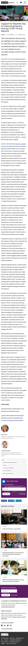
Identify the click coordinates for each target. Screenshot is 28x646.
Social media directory (7, 628)
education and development (10, 462)
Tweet (10, 500)
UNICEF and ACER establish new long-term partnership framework (13, 580)
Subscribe (6, 494)
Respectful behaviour (15, 640)
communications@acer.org (8, 607)
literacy (5, 465)
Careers (6, 640)
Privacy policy (22, 493)
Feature (3, 34)
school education (7, 470)
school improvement (8, 473)
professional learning (8, 468)
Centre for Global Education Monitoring (13, 420)
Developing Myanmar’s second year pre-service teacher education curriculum (13, 554)
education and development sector (10, 411)
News (11, 2)
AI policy (12, 638)
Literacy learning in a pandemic (11, 529)
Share (3, 500)
